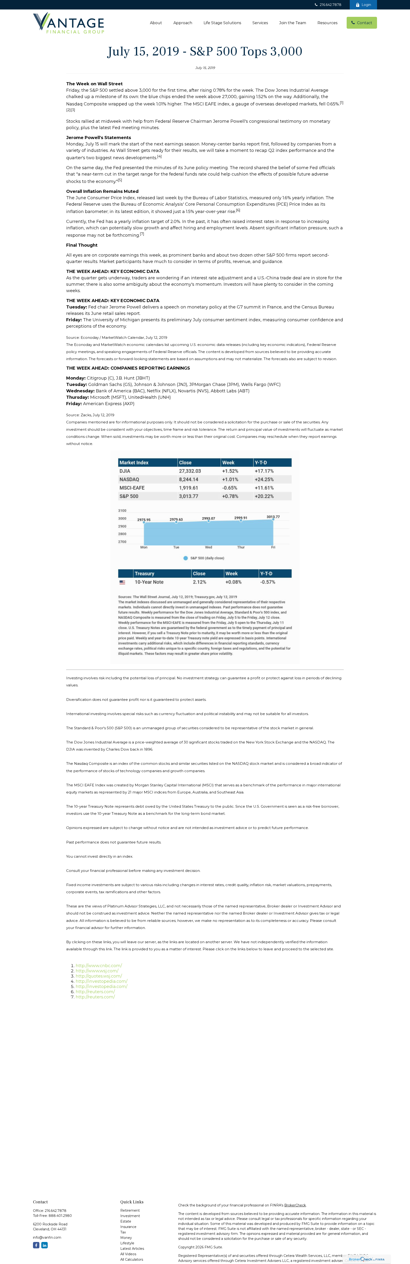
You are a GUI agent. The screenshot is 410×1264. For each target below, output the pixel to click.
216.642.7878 (330, 5)
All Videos (128, 1254)
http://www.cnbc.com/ (99, 965)
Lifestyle (127, 1243)
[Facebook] (36, 1245)
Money (126, 1238)
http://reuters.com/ (95, 991)
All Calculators (131, 1259)
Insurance (128, 1227)
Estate (125, 1221)
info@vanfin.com (47, 1237)
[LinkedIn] (44, 1245)
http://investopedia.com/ (101, 981)
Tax (123, 1232)
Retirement (130, 1210)
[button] (156, 22)
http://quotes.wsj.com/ (99, 976)
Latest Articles (132, 1248)
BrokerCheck (295, 1205)
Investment (130, 1216)
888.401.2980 (60, 1216)
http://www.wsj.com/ (97, 971)
